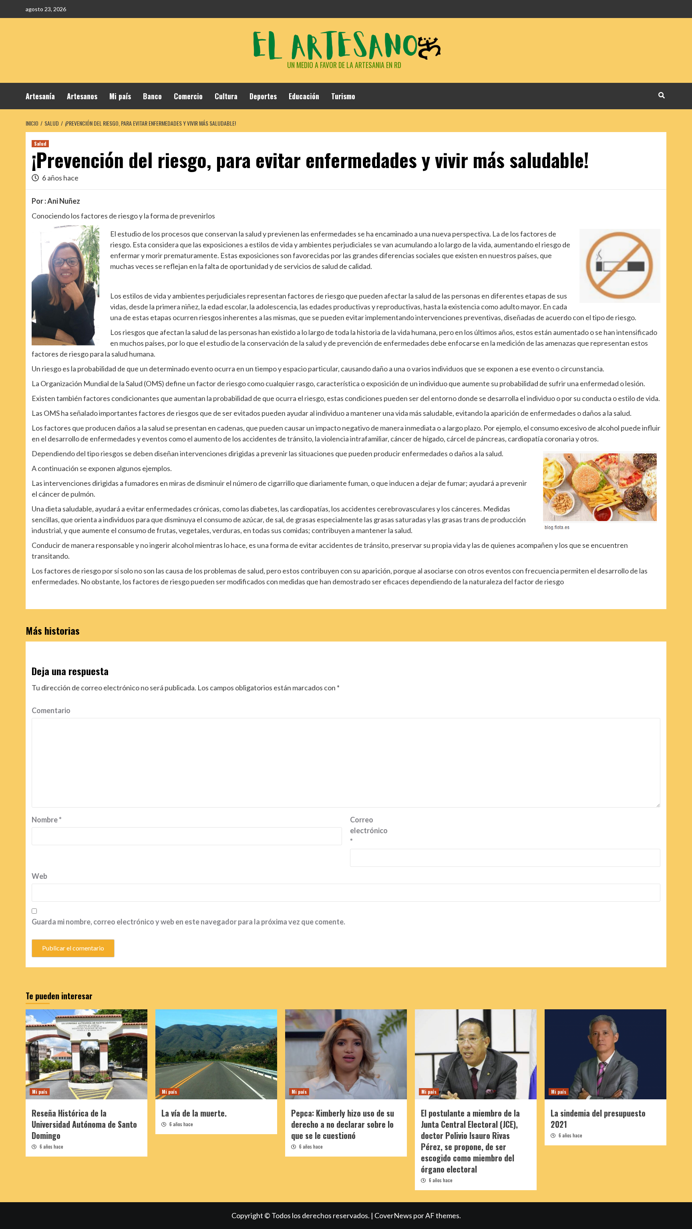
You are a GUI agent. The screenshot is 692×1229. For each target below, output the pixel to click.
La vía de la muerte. (194, 1113)
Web (39, 876)
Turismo (343, 96)
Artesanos (82, 96)
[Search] (661, 94)
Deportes (263, 96)
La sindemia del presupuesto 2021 (598, 1118)
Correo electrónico (369, 830)
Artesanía (40, 96)
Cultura (226, 96)
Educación (304, 96)
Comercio (188, 96)
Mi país (120, 96)
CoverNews (393, 1215)
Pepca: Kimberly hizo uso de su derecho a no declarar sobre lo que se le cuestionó (342, 1124)
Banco (152, 96)
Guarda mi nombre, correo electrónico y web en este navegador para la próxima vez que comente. (188, 921)
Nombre (47, 819)
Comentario (51, 710)
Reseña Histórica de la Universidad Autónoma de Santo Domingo (84, 1124)
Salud (40, 143)
